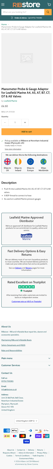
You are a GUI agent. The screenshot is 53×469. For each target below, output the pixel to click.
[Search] (48, 12)
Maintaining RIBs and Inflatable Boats (16, 340)
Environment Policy (26, 458)
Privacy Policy (42, 453)
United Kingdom (25, 421)
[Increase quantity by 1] (25, 122)
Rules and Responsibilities (11, 350)
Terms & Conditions (22, 455)
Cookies (9, 455)
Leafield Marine (10, 101)
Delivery (18, 268)
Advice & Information (26, 453)
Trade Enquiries (38, 455)
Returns (29, 268)
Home (4, 24)
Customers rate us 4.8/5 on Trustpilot (26, 301)
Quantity (4, 117)
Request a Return (9, 453)
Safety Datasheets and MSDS (13, 345)
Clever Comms (32, 464)
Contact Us (21, 450)
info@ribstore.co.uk (9, 389)
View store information (13, 149)
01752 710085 (7, 381)
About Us (10, 450)
